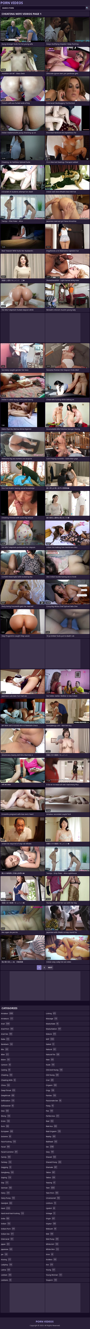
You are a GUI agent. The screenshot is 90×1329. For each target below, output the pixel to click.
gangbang (7, 1172)
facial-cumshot (9, 1152)
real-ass (51, 1126)
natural (51, 1049)
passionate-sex (53, 1100)
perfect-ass (52, 1116)
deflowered (7, 1106)
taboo (50, 1172)
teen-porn (52, 1193)
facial (5, 1147)
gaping (6, 1177)
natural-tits (52, 1054)
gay (4, 1182)
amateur (7, 1013)
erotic (5, 1121)
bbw (5, 1054)
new (49, 1059)
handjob (6, 1203)
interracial (7, 1239)
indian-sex (7, 1234)
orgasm (51, 1085)
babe (5, 1039)
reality (50, 1136)
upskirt (50, 1208)
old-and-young (54, 1070)
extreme (6, 1136)
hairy (5, 1193)
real (49, 1121)
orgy (50, 1090)
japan (5, 1244)
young (50, 1270)
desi (4, 1111)
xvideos (51, 1259)
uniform (51, 1203)
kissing (6, 1259)
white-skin (52, 1249)
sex (49, 1147)
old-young (52, 1075)
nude (50, 1065)
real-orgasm (53, 1131)
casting (5, 1070)
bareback (6, 1044)
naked (50, 1044)
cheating (6, 1075)
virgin (50, 1218)
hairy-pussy (8, 1198)
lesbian (6, 1275)
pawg (49, 1106)
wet (49, 1234)
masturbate (52, 1023)
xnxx (49, 1254)
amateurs (7, 1018)
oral (49, 1080)
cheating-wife (8, 1080)
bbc (4, 1049)
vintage (50, 1213)
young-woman (54, 1275)
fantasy (6, 1162)
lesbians (6, 1280)
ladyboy (6, 1264)
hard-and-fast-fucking (12, 1213)
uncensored (53, 1198)
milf (50, 1039)
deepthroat (7, 1095)
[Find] (87, 8)
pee (49, 1111)
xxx (49, 1264)
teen (50, 1188)
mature (51, 1034)
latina (5, 1270)
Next (50, 967)
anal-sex (6, 1034)
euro (5, 1126)
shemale (51, 1167)
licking (51, 1013)
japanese (6, 1249)
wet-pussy (52, 1239)
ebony (5, 1116)
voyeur (51, 1223)
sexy (50, 1152)
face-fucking (8, 1141)
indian (5, 1223)
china (5, 1085)
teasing (50, 1182)
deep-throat (8, 1090)
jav (4, 1254)
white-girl (52, 1244)
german (6, 1188)
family (5, 1157)
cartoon (6, 1065)
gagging (6, 1167)
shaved (51, 1157)
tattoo (50, 1177)
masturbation (53, 1029)
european (7, 1131)
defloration (7, 1100)
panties (51, 1095)
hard (5, 1208)
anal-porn (7, 1029)
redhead (51, 1141)
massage (51, 1018)
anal (5, 1023)
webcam (51, 1229)
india (5, 1218)
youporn (51, 1280)
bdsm (5, 1059)
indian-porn (8, 1229)
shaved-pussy (53, 1162)
